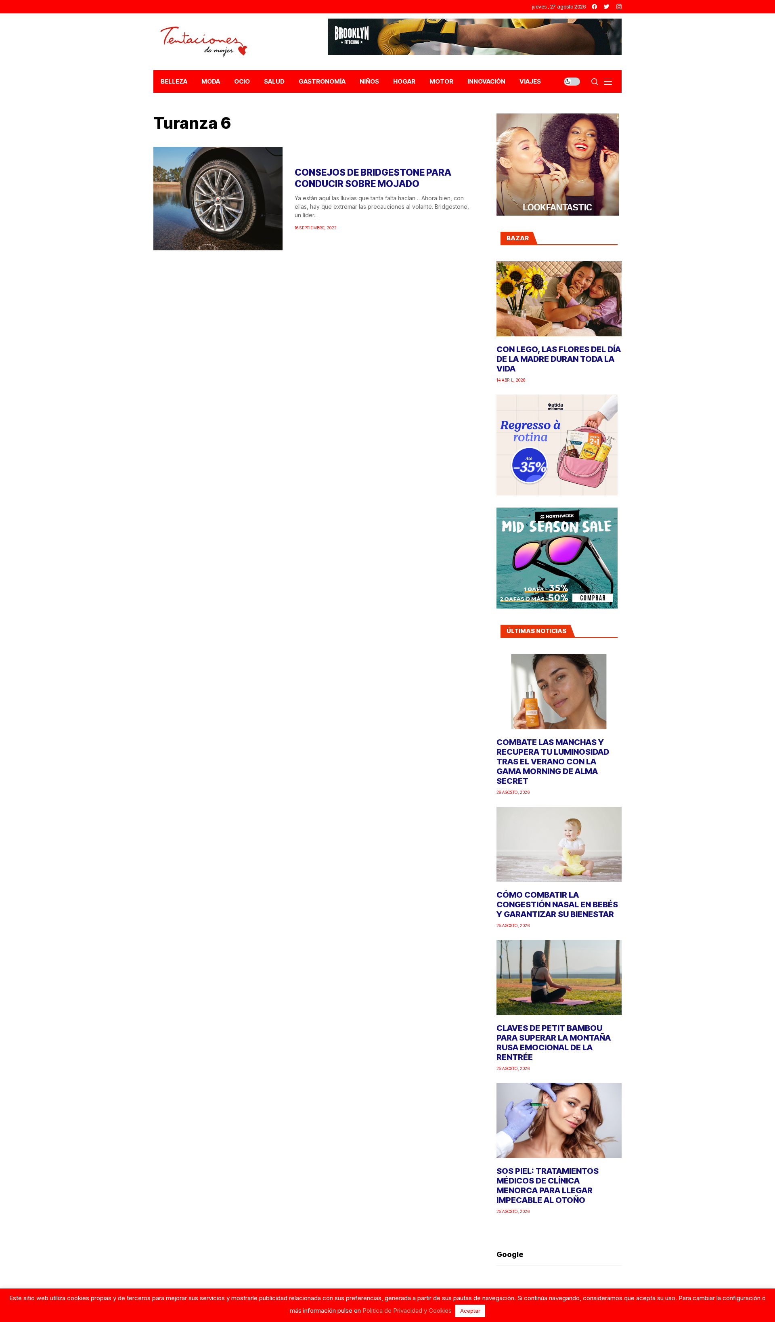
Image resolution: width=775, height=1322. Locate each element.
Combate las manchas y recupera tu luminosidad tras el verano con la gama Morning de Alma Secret (552, 761)
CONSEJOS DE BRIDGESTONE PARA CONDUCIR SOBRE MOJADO (373, 178)
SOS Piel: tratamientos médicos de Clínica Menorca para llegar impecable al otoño (547, 1185)
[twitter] (607, 6)
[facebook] (594, 6)
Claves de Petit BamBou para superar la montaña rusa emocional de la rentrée (553, 1042)
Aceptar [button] (470, 1310)
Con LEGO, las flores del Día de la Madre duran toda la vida (558, 359)
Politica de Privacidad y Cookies (407, 1310)
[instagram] (619, 6)
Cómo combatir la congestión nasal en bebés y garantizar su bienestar (557, 904)
